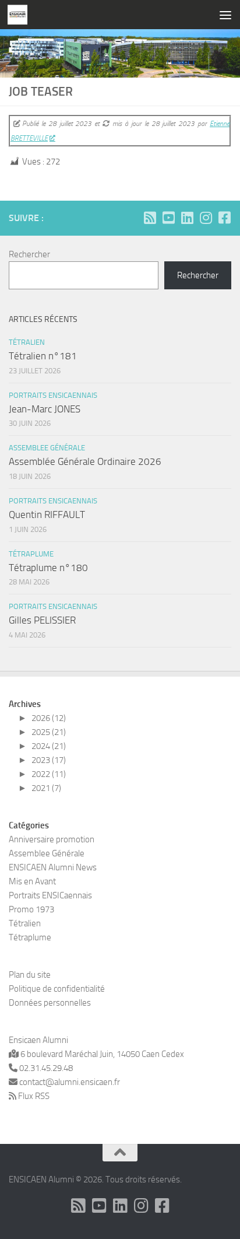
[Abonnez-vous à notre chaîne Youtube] (168, 218)
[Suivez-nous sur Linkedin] (187, 218)
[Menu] (225, 14)
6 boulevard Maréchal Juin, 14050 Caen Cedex (101, 1054)
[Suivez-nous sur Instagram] (206, 218)
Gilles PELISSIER (42, 620)
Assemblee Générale (47, 447)
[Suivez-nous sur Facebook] (224, 218)
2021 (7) (46, 788)
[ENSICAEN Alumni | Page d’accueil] (21, 14)
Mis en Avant (32, 881)
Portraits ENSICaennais (53, 395)
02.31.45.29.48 (45, 1068)
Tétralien (27, 342)
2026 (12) (48, 718)
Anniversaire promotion (51, 839)
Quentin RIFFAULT (47, 514)
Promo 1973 (31, 909)
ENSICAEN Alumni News (53, 867)
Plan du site (30, 975)
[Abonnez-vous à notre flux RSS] (150, 218)
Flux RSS (34, 1096)
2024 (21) (48, 746)
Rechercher (29, 254)
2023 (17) (48, 760)
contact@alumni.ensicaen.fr (68, 1082)
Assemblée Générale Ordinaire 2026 (85, 461)
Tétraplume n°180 (48, 567)
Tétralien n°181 (43, 356)
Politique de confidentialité (57, 989)
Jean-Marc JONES (44, 409)
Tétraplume (31, 554)
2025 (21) (48, 732)
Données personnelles (50, 1003)
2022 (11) (48, 774)
